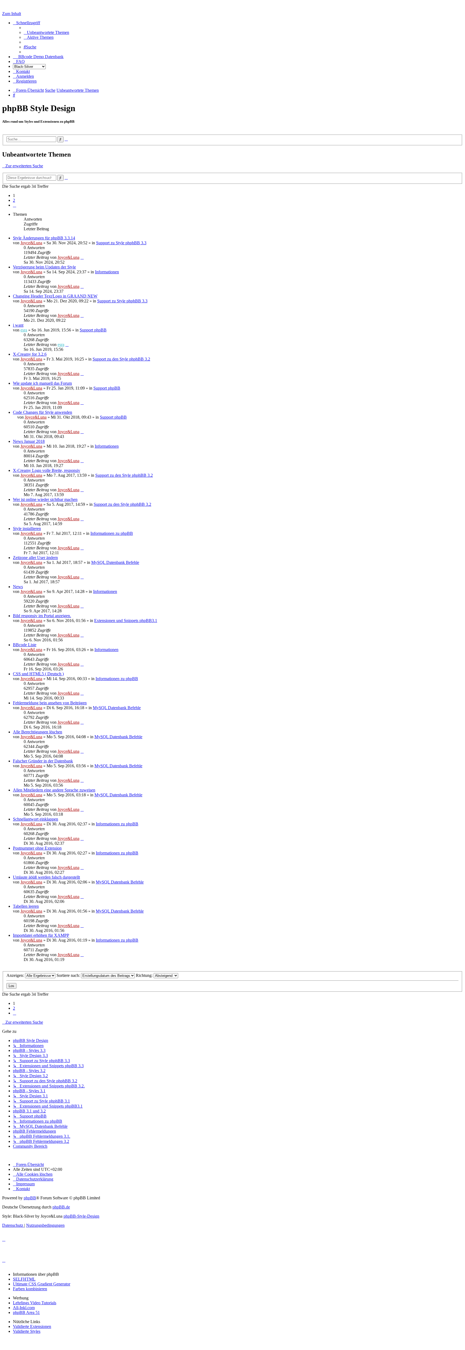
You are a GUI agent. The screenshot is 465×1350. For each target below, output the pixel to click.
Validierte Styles (26, 1331)
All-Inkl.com (24, 1307)
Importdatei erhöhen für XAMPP (41, 935)
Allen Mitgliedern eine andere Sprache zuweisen (54, 790)
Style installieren (27, 528)
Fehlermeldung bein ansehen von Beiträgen (50, 703)
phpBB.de (61, 1207)
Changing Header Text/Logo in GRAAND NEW (55, 296)
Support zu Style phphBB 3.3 (121, 243)
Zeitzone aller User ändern (35, 557)
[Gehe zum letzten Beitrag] (82, 257)
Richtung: (145, 975)
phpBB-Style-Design (81, 1216)
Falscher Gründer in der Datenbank (43, 761)
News (18, 586)
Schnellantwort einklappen (35, 819)
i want (18, 325)
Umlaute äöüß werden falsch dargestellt (46, 877)
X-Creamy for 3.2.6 (30, 354)
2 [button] (14, 200)
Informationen (107, 272)
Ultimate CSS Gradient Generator (41, 1284)
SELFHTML (24, 1279)
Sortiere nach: (69, 975)
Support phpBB (93, 330)
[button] (14, 205)
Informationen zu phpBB (111, 533)
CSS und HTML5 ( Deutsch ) (38, 674)
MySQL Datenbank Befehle (115, 562)
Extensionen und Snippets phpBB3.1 (125, 620)
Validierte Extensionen (32, 1326)
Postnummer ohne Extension (37, 848)
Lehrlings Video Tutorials (34, 1302)
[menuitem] (46, 32)
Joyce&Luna (31, 243)
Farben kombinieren (30, 1289)
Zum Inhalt (11, 13)
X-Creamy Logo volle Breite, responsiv (46, 470)
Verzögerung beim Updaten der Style (44, 267)
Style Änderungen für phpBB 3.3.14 (44, 238)
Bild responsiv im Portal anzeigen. (42, 615)
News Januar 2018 (29, 441)
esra (23, 330)
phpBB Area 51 (26, 1312)
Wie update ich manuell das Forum (42, 383)
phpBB (30, 1198)
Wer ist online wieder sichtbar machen (45, 499)
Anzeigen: (15, 975)
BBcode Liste (24, 644)
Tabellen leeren (26, 906)
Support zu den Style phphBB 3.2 (121, 359)
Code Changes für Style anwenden (42, 412)
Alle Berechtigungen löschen (37, 732)
